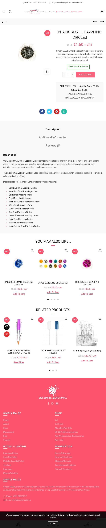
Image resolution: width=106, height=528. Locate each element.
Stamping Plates (10, 453)
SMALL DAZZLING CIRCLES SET (53, 283)
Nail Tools (59, 440)
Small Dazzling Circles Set (20, 198)
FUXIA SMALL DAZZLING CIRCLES (87, 283)
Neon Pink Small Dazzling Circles (23, 191)
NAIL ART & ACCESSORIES (79, 94)
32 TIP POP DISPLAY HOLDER (87, 351)
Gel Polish (59, 424)
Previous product (95, 22)
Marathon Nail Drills (63, 428)
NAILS (85, 90)
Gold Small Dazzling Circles (20, 195)
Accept (53, 524)
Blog (5, 436)
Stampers (7, 469)
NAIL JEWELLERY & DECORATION (79, 98)
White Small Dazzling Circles (21, 205)
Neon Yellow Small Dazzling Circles (24, 202)
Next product (101, 22)
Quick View (32, 250)
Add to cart (85, 75)
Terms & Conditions (63, 469)
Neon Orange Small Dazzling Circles (24, 226)
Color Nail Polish (10, 457)
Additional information (53, 137)
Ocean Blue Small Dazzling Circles (23, 216)
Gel (56, 420)
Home (6, 420)
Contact (6, 440)
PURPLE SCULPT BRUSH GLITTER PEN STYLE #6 (18, 351)
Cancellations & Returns (65, 465)
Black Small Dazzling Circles (19, 173)
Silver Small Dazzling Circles (21, 223)
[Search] (10, 12)
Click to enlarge (47, 71)
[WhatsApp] (64, 111)
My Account (8, 432)
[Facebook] (42, 111)
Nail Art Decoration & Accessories (69, 436)
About (6, 424)
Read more (19, 362)
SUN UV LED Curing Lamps (66, 432)
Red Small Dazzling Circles (20, 212)
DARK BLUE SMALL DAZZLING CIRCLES (19, 283)
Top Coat (7, 465)
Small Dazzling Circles (29, 161)
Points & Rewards (62, 453)
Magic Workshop (10, 473)
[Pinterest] (56, 111)
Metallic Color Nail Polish (13, 461)
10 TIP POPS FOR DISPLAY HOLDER (53, 351)
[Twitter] (49, 111)
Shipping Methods (63, 461)
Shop (5, 428)
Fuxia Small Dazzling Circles (21, 219)
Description (53, 129)
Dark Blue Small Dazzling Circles (23, 188)
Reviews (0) (53, 145)
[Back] (4, 22)
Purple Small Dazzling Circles (21, 209)
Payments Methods (63, 457)
